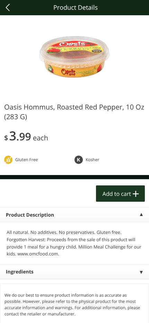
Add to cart (117, 194)
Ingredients (20, 272)
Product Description (30, 215)
